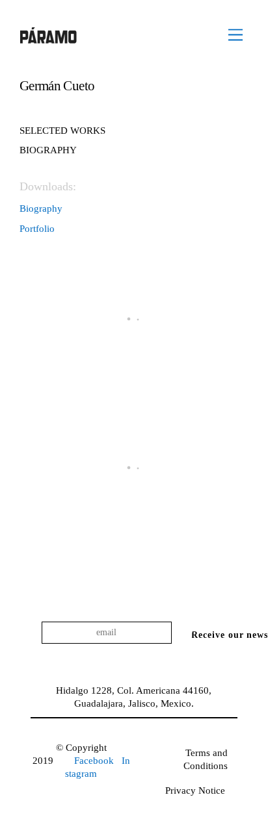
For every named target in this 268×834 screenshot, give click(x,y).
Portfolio (37, 228)
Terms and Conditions (205, 759)
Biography (41, 208)
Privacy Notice (195, 790)
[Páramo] (48, 38)
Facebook (95, 760)
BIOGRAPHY (48, 150)
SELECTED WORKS (62, 130)
